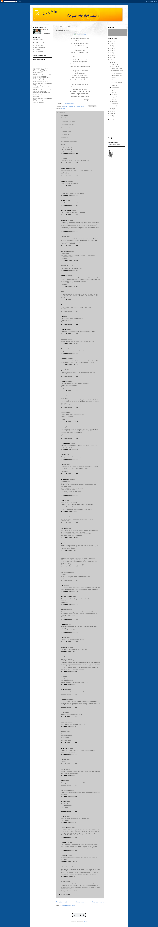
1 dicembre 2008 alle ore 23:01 (69, 764)
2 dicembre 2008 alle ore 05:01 (69, 775)
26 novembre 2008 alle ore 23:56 (69, 246)
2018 (111, 46)
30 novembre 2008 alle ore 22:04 (69, 632)
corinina (63, 329)
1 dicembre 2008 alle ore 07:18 (69, 694)
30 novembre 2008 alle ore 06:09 (69, 550)
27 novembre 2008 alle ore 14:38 (69, 286)
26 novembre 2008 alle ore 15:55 (69, 185)
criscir (63, 731)
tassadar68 (64, 396)
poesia (63, 108)
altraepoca (64, 609)
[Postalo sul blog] (90, 106)
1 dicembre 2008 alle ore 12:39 (69, 717)
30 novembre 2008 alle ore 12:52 (69, 619)
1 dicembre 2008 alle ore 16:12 (69, 743)
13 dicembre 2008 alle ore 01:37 (69, 876)
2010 (111, 57)
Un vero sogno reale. (116, 68)
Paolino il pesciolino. (116, 75)
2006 (111, 111)
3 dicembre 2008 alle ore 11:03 (69, 837)
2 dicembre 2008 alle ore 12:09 (69, 822)
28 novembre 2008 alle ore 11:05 (69, 343)
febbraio (114, 103)
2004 (111, 116)
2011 (111, 55)
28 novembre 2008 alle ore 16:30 (69, 390)
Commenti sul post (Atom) (68, 905)
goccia (63, 370)
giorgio (63, 543)
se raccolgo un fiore (42, 76)
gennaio (114, 106)
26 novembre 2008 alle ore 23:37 (69, 215)
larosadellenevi (65, 443)
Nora (62, 780)
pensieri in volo (42, 81)
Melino (63, 528)
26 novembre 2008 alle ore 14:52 (69, 176)
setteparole (64, 748)
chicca (63, 412)
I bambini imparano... (116, 73)
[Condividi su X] (92, 106)
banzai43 (40, 75)
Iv (61, 158)
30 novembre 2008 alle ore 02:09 (69, 511)
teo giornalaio (65, 168)
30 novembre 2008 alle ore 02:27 (69, 523)
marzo (113, 101)
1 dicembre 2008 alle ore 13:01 (69, 726)
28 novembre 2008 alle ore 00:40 (69, 311)
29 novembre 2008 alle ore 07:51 (69, 438)
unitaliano (64, 339)
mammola (64, 381)
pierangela (64, 181)
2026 (111, 41)
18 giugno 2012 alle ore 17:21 (69, 891)
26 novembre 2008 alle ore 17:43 (69, 205)
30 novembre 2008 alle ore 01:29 (69, 474)
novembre (114, 66)
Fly (62, 316)
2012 (111, 53)
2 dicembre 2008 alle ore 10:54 (69, 811)
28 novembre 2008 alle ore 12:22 (69, 353)
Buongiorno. (114, 77)
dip (39, 68)
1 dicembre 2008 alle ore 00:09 (69, 651)
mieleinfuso (64, 358)
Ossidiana (64, 722)
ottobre (114, 85)
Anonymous (41, 96)
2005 (111, 113)
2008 (111, 62)
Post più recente (62, 902)
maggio (114, 96)
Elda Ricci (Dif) (39, 45)
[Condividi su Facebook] (94, 106)
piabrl (62, 500)
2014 (111, 48)
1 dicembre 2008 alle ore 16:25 (69, 754)
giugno (113, 94)
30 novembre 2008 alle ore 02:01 (69, 495)
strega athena (65, 479)
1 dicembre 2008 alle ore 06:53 (69, 684)
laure (62, 657)
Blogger (86, 921)
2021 (111, 43)
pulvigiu (45, 29)
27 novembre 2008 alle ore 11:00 (69, 270)
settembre (114, 87)
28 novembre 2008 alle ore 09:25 (69, 324)
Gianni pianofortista (40, 47)
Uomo (39, 90)
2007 (111, 109)
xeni (62, 769)
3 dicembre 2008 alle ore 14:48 (69, 850)
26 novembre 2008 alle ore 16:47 (69, 195)
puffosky (63, 427)
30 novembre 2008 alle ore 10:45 (69, 604)
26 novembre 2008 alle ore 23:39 (69, 231)
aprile (113, 99)
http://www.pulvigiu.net (68, 103)
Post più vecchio (98, 902)
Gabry (63, 236)
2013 (111, 50)
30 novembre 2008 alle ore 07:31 (69, 567)
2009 (111, 59)
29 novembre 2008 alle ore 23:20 (69, 459)
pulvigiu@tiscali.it (38, 39)
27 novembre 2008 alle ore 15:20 (69, 299)
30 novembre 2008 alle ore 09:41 (69, 580)
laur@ (63, 816)
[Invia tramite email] (89, 106)
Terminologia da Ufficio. (117, 70)
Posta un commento (64, 894)
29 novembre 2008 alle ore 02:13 (69, 421)
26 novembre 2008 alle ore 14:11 (69, 153)
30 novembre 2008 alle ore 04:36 (69, 537)
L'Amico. (113, 80)
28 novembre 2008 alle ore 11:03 (69, 334)
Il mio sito (37, 49)
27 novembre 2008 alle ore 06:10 (69, 260)
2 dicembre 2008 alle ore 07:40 (69, 785)
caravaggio (64, 220)
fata (62, 115)
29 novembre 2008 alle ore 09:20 (69, 449)
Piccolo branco (39, 51)
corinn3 (63, 200)
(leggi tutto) (40, 72)
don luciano (64, 251)
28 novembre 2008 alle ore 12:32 (69, 364)
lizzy (62, 712)
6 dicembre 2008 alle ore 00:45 (69, 861)
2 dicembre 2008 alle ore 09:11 (69, 796)
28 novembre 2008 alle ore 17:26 (69, 407)
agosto (114, 90)
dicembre (114, 64)
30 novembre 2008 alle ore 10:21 (69, 591)
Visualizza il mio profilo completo (46, 32)
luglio (113, 92)
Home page (80, 902)
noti (62, 585)
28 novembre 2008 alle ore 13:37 (69, 376)
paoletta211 (64, 842)
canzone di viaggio (41, 69)
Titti (62, 305)
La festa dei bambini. (116, 82)
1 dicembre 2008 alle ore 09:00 (69, 707)
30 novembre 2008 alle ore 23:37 (69, 642)
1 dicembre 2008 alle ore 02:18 (69, 671)
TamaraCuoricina (66, 210)
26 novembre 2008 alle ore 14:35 (69, 163)
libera (62, 191)
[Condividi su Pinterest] (95, 106)
